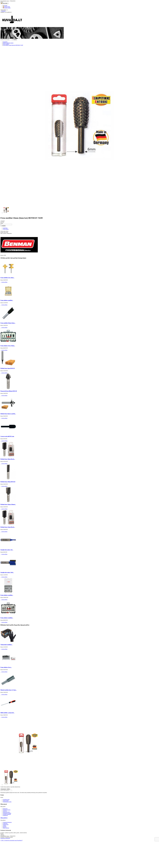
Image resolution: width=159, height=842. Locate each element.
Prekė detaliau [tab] (6, 229)
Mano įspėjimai (6, 827)
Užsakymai (5, 823)
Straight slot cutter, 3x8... (6, 549)
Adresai (4, 825)
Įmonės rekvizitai (6, 812)
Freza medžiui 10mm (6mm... (7, 323)
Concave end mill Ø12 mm (7, 436)
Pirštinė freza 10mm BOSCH (7, 481)
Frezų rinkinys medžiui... (6, 300)
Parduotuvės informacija (5, 838)
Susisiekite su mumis (7, 813)
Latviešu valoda (7, 7)
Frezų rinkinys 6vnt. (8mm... (7, 345)
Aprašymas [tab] (5, 227)
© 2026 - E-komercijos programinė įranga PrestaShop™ (11, 840)
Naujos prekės (6, 800)
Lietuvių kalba (7, 6)
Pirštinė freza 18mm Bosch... (7, 459)
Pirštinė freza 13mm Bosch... (7, 527)
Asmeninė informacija (7, 822)
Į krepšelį (3, 225)
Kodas (1, 255)
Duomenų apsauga (6, 809)
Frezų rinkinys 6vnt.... (6, 667)
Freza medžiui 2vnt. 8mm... (7, 277)
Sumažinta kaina (6, 799)
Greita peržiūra (3, 282)
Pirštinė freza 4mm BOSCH (7, 368)
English (5, 5)
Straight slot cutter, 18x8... (7, 572)
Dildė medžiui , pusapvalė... (7, 712)
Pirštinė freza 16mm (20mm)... (8, 504)
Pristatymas (5, 808)
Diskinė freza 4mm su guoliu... (8, 413)
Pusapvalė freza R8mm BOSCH (8, 391)
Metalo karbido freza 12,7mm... (8, 690)
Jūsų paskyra (3, 817)
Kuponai (4, 826)
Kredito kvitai (5, 824)
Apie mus (5, 810)
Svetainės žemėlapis (7, 814)
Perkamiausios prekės (7, 801)
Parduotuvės (5, 815)
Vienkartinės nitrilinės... (6, 644)
